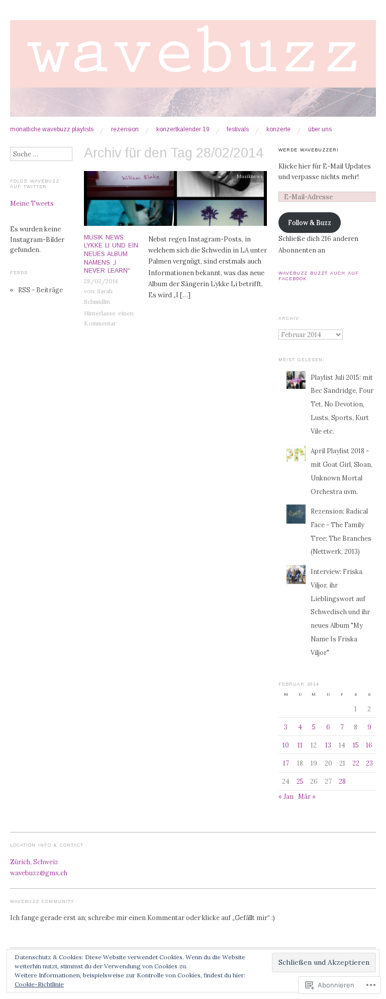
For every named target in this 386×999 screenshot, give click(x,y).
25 (300, 781)
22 (355, 763)
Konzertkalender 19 (183, 130)
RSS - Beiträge (40, 290)
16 (369, 745)
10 (285, 745)
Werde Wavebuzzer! (308, 149)
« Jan (286, 796)
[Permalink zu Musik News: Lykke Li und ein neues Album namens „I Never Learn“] (175, 201)
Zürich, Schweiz (34, 862)
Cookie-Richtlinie (39, 984)
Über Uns (320, 130)
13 (328, 745)
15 (356, 745)
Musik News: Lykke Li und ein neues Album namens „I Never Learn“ (111, 254)
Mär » (307, 796)
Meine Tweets (32, 203)
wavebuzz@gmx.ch (38, 873)
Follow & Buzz (309, 222)
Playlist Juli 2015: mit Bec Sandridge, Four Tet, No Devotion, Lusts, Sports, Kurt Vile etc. (342, 404)
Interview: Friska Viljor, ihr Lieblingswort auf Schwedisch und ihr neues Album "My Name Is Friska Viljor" (340, 611)
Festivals (238, 130)
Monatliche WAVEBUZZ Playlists (51, 130)
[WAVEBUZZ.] (193, 72)
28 (342, 781)
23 (369, 763)
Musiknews (250, 176)
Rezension (125, 130)
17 (286, 763)
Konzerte (278, 130)
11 (300, 745)
